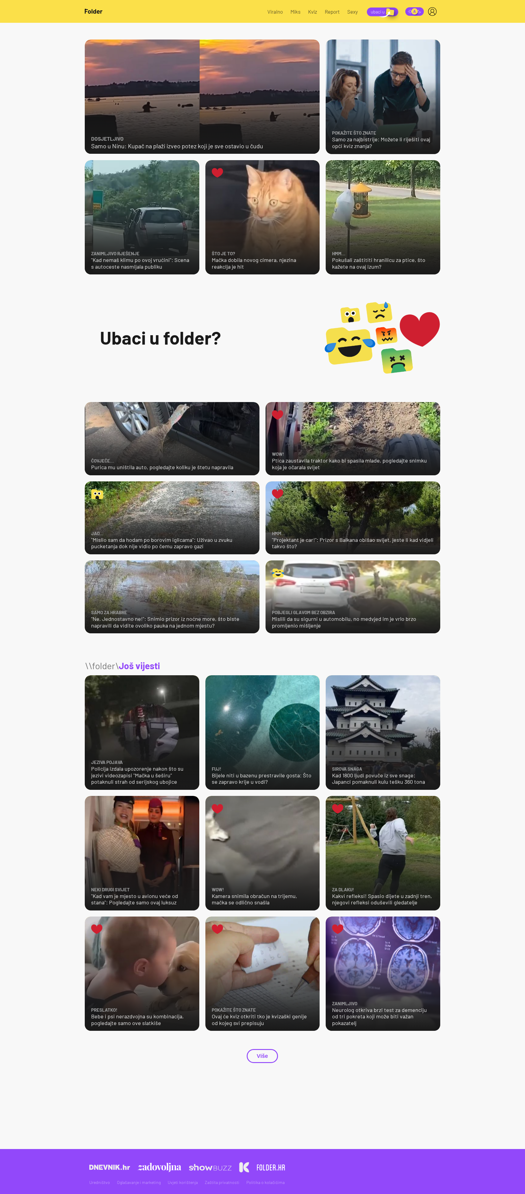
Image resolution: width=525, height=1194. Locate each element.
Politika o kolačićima (265, 1182)
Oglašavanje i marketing (139, 1182)
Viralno (275, 12)
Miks (295, 12)
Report (332, 12)
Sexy (352, 12)
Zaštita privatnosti (222, 1182)
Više (262, 1056)
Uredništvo (99, 1182)
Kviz (312, 12)
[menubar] (433, 11)
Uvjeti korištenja (183, 1182)
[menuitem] (433, 11)
